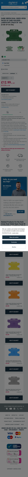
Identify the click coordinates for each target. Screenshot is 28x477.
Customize (14, 242)
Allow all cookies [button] (14, 237)
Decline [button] (14, 247)
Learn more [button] (15, 233)
